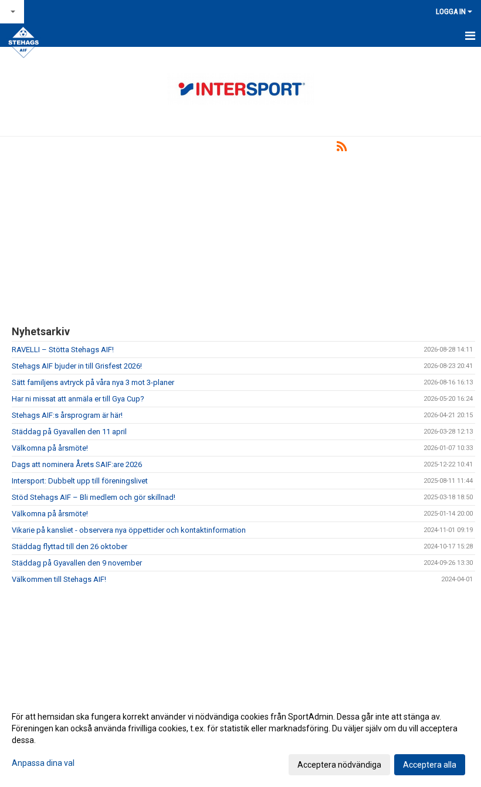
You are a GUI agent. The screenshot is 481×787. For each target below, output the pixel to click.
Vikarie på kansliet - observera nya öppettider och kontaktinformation (129, 530)
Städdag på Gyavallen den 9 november (77, 562)
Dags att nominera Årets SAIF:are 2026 (77, 464)
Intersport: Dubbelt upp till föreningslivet (80, 480)
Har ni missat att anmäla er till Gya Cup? (78, 398)
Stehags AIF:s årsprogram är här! (67, 415)
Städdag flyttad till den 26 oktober (69, 546)
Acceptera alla (429, 764)
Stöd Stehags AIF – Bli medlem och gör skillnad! (93, 497)
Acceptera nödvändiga (339, 764)
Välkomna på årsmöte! (50, 448)
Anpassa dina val (43, 763)
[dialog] (240, 740)
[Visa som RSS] (342, 148)
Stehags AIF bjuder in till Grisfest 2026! (77, 366)
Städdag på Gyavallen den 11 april (69, 431)
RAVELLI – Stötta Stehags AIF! (63, 349)
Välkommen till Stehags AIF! (59, 579)
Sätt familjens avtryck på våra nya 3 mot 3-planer (93, 382)
